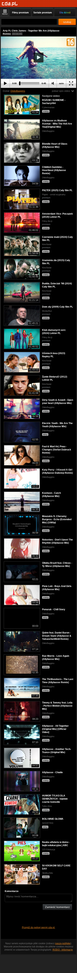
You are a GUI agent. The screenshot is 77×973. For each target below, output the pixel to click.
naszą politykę (62, 943)
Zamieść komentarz (57, 907)
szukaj (67, 21)
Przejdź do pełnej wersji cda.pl (38, 927)
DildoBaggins (17, 91)
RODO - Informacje (63, 949)
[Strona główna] (10, 3)
